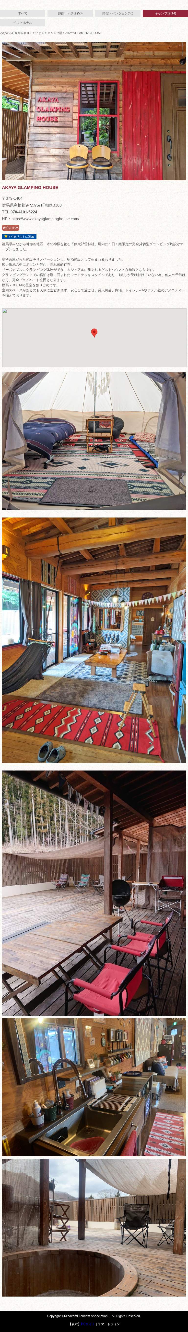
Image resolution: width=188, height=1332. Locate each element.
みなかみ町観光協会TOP (16, 33)
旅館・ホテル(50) (70, 13)
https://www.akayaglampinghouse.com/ (45, 219)
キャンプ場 (54, 33)
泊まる (39, 33)
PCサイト (88, 1324)
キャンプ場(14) (165, 13)
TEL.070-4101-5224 (19, 212)
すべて (22, 13)
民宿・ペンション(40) (117, 13)
